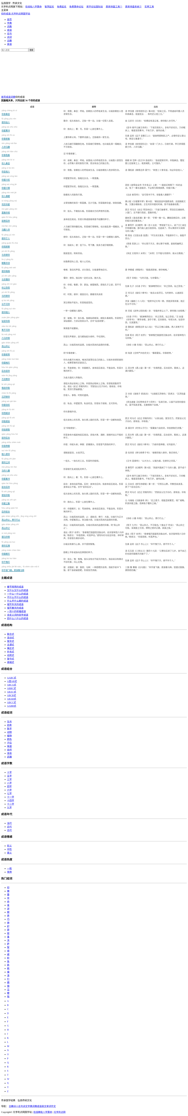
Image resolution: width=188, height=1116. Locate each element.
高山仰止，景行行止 (19, 518)
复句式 (10, 659)
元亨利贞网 (60, 1112)
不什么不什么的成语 (17, 597)
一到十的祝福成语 (16, 611)
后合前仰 (10, 369)
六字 (9, 790)
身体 (9, 753)
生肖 (9, 721)
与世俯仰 (8, 253)
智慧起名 (49, 6)
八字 (9, 783)
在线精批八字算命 (42, 1112)
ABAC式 (11, 692)
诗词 (9, 37)
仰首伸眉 (11, 444)
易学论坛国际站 (94, 6)
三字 (9, 779)
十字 (9, 772)
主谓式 (10, 644)
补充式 (10, 651)
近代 (9, 826)
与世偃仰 (9, 278)
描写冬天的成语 (15, 604)
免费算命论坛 (76, 6)
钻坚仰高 (10, 319)
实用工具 (149, 6)
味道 (9, 746)
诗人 (16, 1106)
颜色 (9, 739)
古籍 (9, 40)
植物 (9, 735)
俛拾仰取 (8, 386)
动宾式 (10, 655)
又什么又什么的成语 (17, 590)
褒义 (9, 853)
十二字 (10, 804)
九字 (9, 807)
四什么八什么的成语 (17, 618)
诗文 (25, 1106)
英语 (9, 44)
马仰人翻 (9, 469)
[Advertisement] (94, 73)
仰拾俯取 (8, 428)
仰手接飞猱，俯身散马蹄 (20, 568)
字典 (9, 23)
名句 (9, 33)
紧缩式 (10, 662)
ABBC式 (11, 688)
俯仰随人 (9, 310)
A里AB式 (12, 681)
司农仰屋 (9, 202)
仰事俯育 (8, 353)
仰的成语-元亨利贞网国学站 (15, 13)
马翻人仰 (9, 228)
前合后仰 (10, 485)
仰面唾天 (10, 361)
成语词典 (10, 97)
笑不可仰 (9, 328)
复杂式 (10, 641)
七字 (9, 793)
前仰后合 (10, 436)
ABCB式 (11, 695)
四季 (9, 725)
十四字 (10, 800)
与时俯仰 (8, 294)
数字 (9, 728)
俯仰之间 (9, 460)
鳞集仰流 (7, 261)
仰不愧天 (9, 560)
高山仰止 (10, 344)
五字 (9, 776)
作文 (53, 1106)
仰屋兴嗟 (9, 186)
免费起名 (61, 6)
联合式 (10, 634)
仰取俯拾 (8, 419)
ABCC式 (11, 702)
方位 (9, 743)
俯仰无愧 (8, 544)
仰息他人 (8, 170)
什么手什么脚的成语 (17, 601)
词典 (9, 26)
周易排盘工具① (114, 6)
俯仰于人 (8, 236)
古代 (9, 830)
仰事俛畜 (9, 153)
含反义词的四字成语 (17, 615)
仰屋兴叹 (9, 178)
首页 (9, 19)
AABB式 (11, 706)
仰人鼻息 (8, 161)
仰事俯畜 (8, 137)
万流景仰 (9, 377)
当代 (9, 823)
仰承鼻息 (9, 112)
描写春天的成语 (15, 608)
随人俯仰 (9, 452)
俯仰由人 (9, 120)
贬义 (9, 846)
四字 (9, 786)
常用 (9, 872)
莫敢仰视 (9, 211)
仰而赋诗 (8, 411)
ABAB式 (11, 699)
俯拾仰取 (8, 493)
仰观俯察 (10, 245)
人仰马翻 (9, 145)
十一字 (10, 797)
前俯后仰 (9, 219)
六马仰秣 (9, 336)
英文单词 (46, 1106)
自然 (9, 750)
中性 (9, 849)
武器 (9, 757)
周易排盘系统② (133, 6)
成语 (9, 30)
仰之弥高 (9, 286)
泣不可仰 (8, 302)
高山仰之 (10, 526)
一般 (9, 868)
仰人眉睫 (9, 194)
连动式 (10, 637)
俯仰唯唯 (9, 269)
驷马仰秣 (8, 535)
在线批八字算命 (33, 6)
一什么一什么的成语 (17, 594)
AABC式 (11, 678)
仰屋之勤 (9, 501)
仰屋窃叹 (9, 403)
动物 (9, 732)
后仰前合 (10, 510)
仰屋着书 (9, 477)
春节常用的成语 (15, 587)
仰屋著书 (9, 129)
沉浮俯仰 (9, 395)
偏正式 (10, 648)
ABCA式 (11, 685)
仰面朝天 (11, 552)
